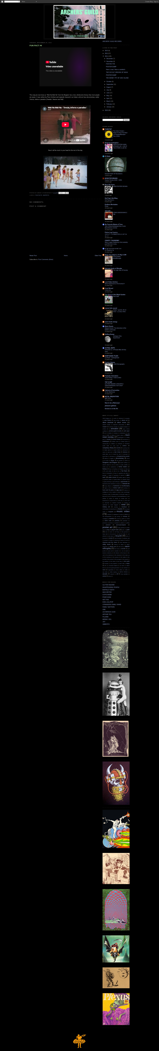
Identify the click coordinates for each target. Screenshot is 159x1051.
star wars (117, 548)
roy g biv (118, 536)
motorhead (113, 509)
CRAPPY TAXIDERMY (112, 240)
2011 (106, 56)
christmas (120, 443)
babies (110, 433)
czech (104, 452)
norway (125, 516)
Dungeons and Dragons (110, 462)
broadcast (125, 439)
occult (118, 518)
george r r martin (107, 475)
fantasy (105, 469)
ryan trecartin (118, 538)
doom (128, 458)
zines (109, 576)
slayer (122, 544)
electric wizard (106, 464)
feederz (121, 469)
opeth (123, 518)
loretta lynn (124, 498)
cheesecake (106, 443)
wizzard (112, 574)
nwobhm (111, 518)
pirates (122, 522)
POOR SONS (107, 597)
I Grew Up (108, 290)
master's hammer (116, 502)
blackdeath (121, 437)
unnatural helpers (113, 565)
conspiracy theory (108, 448)
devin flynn (105, 456)
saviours (117, 540)
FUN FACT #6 (36, 45)
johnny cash (107, 494)
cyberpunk (125, 450)
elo (113, 464)
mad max (120, 500)
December (109, 58)
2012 (106, 53)
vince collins (119, 569)
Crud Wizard (109, 288)
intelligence (105, 492)
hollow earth (117, 488)
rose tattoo (110, 536)
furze (115, 473)
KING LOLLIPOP (108, 602)
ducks (126, 460)
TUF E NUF (108, 382)
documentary (120, 458)
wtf (117, 574)
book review (116, 439)
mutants (109, 514)
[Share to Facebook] (66, 193)
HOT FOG (106, 599)
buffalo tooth (115, 441)
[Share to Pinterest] (68, 193)
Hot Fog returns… (110, 200)
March (108, 101)
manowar (107, 502)
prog (108, 529)
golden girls (122, 477)
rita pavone (113, 534)
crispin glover (107, 450)
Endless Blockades (111, 204)
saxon (122, 540)
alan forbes (107, 420)
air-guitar (127, 418)
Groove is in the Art (111, 408)
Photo (106, 206)
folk (114, 471)
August (108, 87)
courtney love (126, 447)
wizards (105, 574)
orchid (128, 518)
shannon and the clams (110, 542)
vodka (126, 569)
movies (120, 509)
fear (110, 469)
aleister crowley (107, 424)
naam (121, 514)
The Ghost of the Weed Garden (115, 294)
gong (128, 477)
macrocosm (113, 500)
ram (106, 531)
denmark (125, 454)
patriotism (125, 520)
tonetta (106, 563)
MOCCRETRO (107, 592)
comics (124, 445)
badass (116, 433)
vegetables (111, 569)
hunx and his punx (108, 490)
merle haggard (114, 504)
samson (106, 540)
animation (114, 429)
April (108, 98)
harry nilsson (108, 485)
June (108, 93)
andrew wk (105, 428)
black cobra (120, 435)
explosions (113, 466)
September (110, 84)
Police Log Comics (111, 232)
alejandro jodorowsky (118, 424)
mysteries (115, 514)
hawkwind (116, 485)
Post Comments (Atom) (45, 259)
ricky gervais (124, 531)
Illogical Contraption (112, 143)
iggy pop (119, 490)
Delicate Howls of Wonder (113, 268)
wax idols (105, 572)
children (113, 443)
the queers (116, 557)
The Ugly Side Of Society (120, 270)
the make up (126, 555)
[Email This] (59, 193)
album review (121, 422)
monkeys (124, 507)
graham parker (108, 479)
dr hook (106, 460)
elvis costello (124, 464)
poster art (107, 527)
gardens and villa (123, 473)
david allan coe (107, 454)
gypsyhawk (124, 481)
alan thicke (116, 420)
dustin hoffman (124, 462)
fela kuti (128, 469)
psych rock (115, 529)
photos (111, 522)
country (118, 447)
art (105, 433)
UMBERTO (106, 624)
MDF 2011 (108, 398)
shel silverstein (124, 542)
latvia (110, 498)
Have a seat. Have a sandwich (115, 69)
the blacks (116, 553)
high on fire (108, 488)
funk (104, 473)
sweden (117, 550)
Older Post (98, 255)
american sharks (113, 426)
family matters (123, 466)
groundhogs (116, 481)
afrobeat (121, 418)
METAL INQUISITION (112, 396)
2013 (106, 50)
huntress (125, 488)
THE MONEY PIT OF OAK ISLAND (117, 78)
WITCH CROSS (124, 572)
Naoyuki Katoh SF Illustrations (113, 173)
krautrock (114, 496)
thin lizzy (119, 561)
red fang (117, 531)
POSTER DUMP (111, 66)
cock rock (116, 445)
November (109, 61)
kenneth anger (124, 494)
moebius (116, 507)
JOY (104, 622)
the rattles (123, 557)
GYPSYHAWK (107, 594)
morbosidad (105, 509)
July (107, 90)
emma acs (105, 466)
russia (110, 538)
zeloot (104, 576)
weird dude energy (111, 322)
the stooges (118, 559)
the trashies (105, 561)
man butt (127, 500)
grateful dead (126, 479)
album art (124, 420)
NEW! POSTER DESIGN (120, 186)
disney (106, 458)
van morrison (124, 567)
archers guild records (115, 431)
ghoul (122, 475)
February (109, 104)
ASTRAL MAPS (110, 348)
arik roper (127, 431)
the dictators (118, 555)
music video (123, 511)
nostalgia (105, 518)
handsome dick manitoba (109, 483)
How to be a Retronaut (112, 403)
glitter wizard (112, 477)
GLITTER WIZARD (108, 585)
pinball (116, 522)
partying (117, 520)
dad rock (110, 452)
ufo (105, 565)
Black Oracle (109, 326)
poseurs (108, 525)
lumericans (105, 500)
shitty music (107, 544)
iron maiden (113, 492)
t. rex (122, 550)
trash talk (121, 563)
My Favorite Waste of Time (114, 224)
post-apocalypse (121, 525)
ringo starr (105, 534)
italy (119, 492)
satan (111, 540)
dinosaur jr (112, 456)
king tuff (105, 496)
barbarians (122, 433)
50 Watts (107, 156)
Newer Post (33, 255)
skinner (116, 544)
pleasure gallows (110, 406)
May (108, 95)
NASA (126, 514)
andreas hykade (124, 426)
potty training (121, 527)
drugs (112, 460)
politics (128, 522)
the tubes (113, 561)
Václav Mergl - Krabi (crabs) (113, 377)
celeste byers (124, 441)
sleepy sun (113, 546)
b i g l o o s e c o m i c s (113, 248)
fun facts (38, 195)
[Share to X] (64, 193)
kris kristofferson (122, 496)
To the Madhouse (110, 392)
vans (104, 569)
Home (66, 255)
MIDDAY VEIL (107, 619)
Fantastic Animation (111, 376)
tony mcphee (113, 563)
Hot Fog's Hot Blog (111, 198)
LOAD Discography (118, 364)
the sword (125, 559)
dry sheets (119, 460)
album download (108, 422)
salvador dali (126, 538)
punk (128, 529)
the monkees (107, 557)
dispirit (111, 458)
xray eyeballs (124, 574)
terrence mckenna (107, 553)
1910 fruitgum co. (107, 418)
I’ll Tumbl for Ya (109, 250)
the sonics (110, 559)
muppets (46, 195)
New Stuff (116, 296)
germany (116, 475)
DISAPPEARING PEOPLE (111, 587)
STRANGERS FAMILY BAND (112, 604)
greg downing (107, 481)
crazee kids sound (111, 308)
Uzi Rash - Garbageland (112, 357)
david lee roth (117, 454)
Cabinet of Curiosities (112, 390)
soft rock (121, 546)
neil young (117, 516)
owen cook (108, 520)
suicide (123, 548)
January (109, 107)
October (109, 81)
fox (118, 471)
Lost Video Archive (111, 282)
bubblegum (106, 441)
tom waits (127, 561)
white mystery (113, 572)
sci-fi (127, 540)
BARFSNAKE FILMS (111, 356)
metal (123, 504)
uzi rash (122, 565)
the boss (123, 553)
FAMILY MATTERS (109, 607)
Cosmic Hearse (110, 362)
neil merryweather (107, 516)
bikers (113, 435)
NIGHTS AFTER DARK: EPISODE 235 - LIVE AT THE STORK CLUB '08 (120, 146)
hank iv (119, 483)
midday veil (106, 507)
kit (109, 496)
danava (125, 452)
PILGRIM (105, 617)
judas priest (115, 494)
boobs (109, 439)
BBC (108, 435)
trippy (128, 563)
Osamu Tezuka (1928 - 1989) (113, 180)
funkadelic (109, 473)
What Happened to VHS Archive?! (115, 283)
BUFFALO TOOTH (108, 590)
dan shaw (117, 452)
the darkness (109, 555)
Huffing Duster (109, 334)
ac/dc (115, 418)
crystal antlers (116, 450)
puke (123, 529)
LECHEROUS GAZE (109, 612)
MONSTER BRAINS (111, 178)
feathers (115, 469)
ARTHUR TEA (107, 614)
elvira (117, 464)
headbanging (126, 485)
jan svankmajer (125, 492)
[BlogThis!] (61, 193)
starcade (107, 211)
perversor (105, 522)
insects (126, 490)
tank (127, 550)
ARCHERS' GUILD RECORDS (112, 41)
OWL (104, 609)
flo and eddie (107, 471)
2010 (106, 110)
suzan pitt (110, 550)
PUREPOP (108, 129)
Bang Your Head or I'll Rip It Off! (115, 255)
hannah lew (126, 483)
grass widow (117, 479)
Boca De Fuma (110, 184)
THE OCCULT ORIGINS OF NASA (117, 72)
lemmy (116, 498)
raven (111, 531)
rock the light (122, 534)
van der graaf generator (113, 567)
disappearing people (123, 456)
